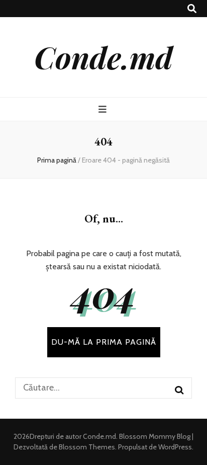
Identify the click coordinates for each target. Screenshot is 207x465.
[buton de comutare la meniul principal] (103, 109)
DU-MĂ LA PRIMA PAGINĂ (103, 342)
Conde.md (103, 57)
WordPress (175, 446)
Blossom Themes (86, 446)
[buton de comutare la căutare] (191, 9)
